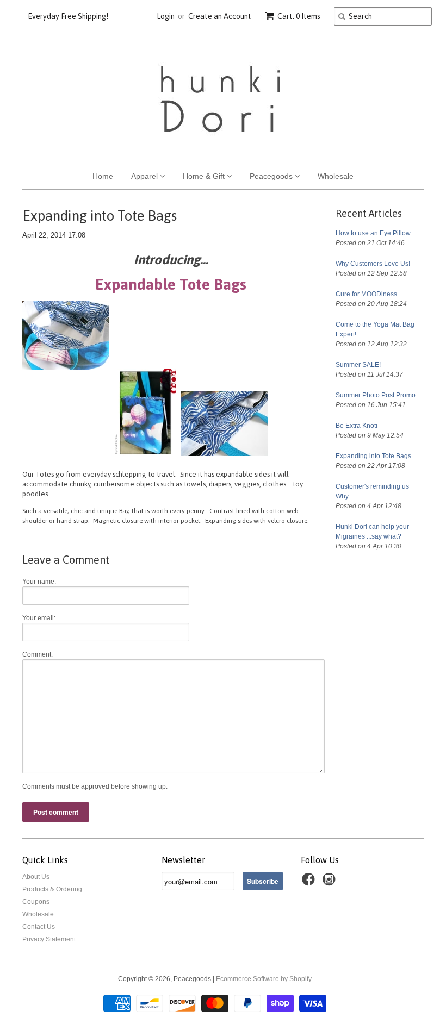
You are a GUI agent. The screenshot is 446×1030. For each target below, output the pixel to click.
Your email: (38, 618)
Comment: (37, 654)
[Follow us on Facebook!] (310, 882)
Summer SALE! (358, 365)
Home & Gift (205, 176)
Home (102, 176)
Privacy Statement (49, 939)
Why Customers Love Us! (373, 263)
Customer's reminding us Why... (372, 491)
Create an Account (219, 16)
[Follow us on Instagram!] (331, 882)
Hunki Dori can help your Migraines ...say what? (372, 531)
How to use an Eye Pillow (373, 233)
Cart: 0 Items (298, 16)
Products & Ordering (52, 889)
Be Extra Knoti (356, 425)
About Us (35, 877)
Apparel (145, 176)
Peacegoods (272, 176)
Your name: (39, 581)
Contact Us (38, 927)
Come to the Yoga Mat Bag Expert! (375, 329)
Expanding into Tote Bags (373, 456)
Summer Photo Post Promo (376, 395)
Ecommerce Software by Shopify (264, 979)
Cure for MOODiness (366, 294)
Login (166, 16)
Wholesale (336, 176)
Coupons (35, 902)
